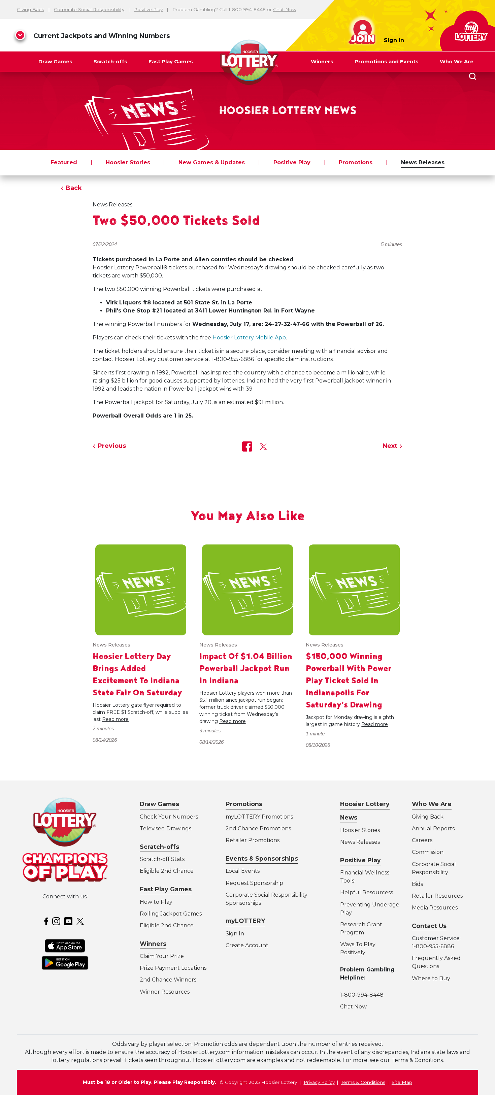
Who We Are (456, 62)
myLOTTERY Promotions (259, 817)
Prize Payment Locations (173, 968)
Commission (427, 852)
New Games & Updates (211, 162)
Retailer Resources (437, 896)
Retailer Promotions (252, 840)
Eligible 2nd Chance (167, 871)
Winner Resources (165, 992)
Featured (64, 162)
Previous (112, 446)
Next (390, 446)
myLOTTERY (245, 920)
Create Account (247, 945)
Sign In (394, 40)
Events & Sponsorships (262, 858)
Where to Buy (431, 978)
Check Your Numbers (169, 817)
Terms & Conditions (363, 1082)
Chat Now (284, 9)
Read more (115, 719)
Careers (422, 840)
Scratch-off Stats (162, 859)
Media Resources (435, 907)
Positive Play (148, 9)
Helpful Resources (365, 892)
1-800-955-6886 (433, 946)
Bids (417, 884)
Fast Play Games (170, 62)
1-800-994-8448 (362, 995)
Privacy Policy (319, 1082)
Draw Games (55, 62)
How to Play (156, 902)
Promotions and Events (387, 62)
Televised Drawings (165, 828)
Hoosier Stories (128, 162)
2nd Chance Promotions (258, 828)
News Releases (422, 162)
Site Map (402, 1082)
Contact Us (429, 925)
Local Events (243, 871)
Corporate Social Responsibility (89, 9)
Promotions (355, 162)
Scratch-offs (110, 62)
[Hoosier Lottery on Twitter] (81, 921)
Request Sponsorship (254, 883)
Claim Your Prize (162, 956)
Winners (322, 62)
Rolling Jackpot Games (171, 913)
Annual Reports (433, 828)
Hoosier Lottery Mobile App (249, 337)
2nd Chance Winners (168, 979)
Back (74, 188)
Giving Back (30, 9)
